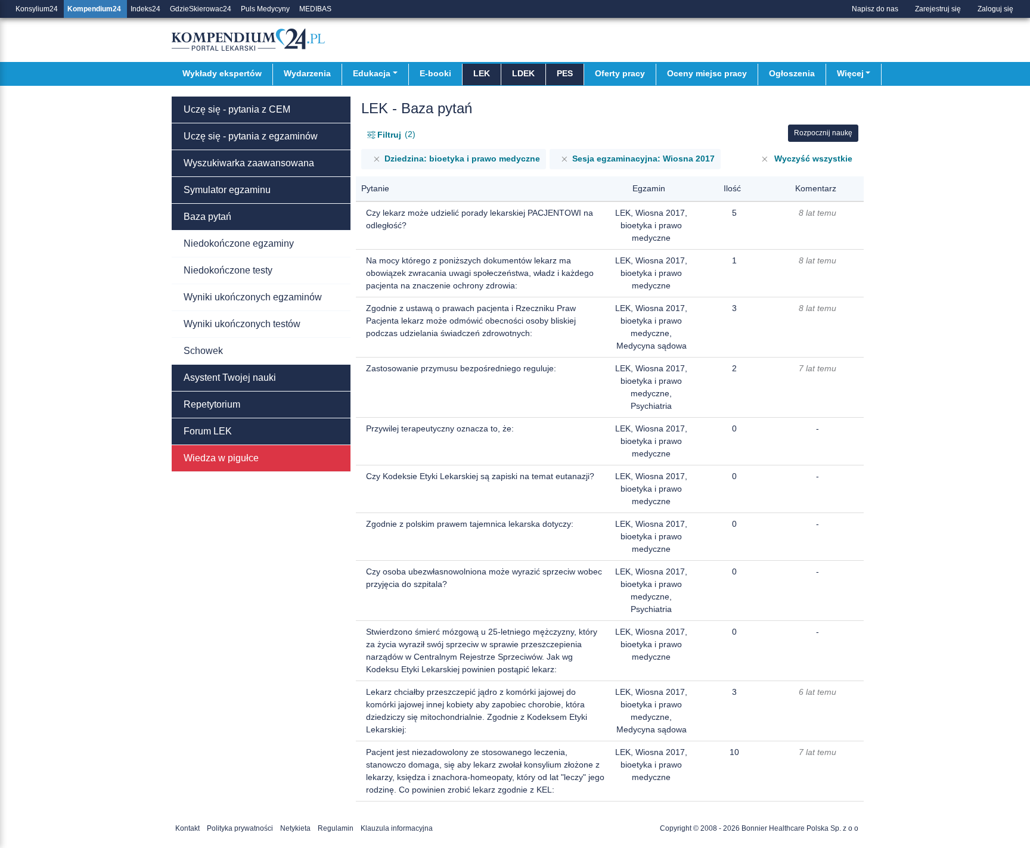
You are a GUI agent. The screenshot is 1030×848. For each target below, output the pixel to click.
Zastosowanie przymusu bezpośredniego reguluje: (461, 368)
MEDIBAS (315, 9)
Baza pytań (207, 217)
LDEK (523, 73)
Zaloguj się (995, 9)
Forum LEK (208, 431)
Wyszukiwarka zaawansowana (249, 163)
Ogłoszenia (792, 73)
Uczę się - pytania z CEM (237, 109)
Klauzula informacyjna (397, 828)
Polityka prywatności (240, 828)
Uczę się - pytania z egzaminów (251, 136)
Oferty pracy (620, 73)
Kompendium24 (94, 9)
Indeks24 (145, 9)
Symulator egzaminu (227, 190)
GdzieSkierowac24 (200, 9)
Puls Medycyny (265, 9)
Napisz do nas (875, 9)
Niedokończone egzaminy (239, 243)
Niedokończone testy (228, 270)
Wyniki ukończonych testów (242, 324)
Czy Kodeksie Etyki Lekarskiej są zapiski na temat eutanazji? (480, 476)
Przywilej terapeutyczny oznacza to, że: (440, 428)
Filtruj (394, 134)
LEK (481, 73)
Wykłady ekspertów (222, 73)
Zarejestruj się (938, 9)
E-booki (435, 73)
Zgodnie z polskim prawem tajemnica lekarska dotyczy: (469, 524)
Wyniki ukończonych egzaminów (253, 297)
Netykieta (295, 828)
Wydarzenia (307, 73)
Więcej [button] (850, 73)
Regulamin (335, 828)
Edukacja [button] (371, 73)
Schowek (203, 351)
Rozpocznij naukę (823, 133)
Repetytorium (212, 404)
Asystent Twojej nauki (230, 377)
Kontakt (187, 828)
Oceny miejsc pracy (707, 73)
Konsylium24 (36, 9)
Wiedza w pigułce (221, 458)
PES (565, 73)
